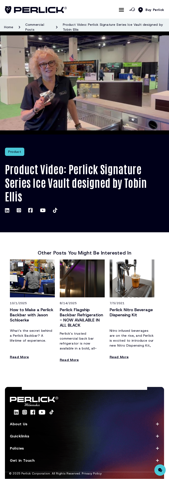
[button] (84, 424)
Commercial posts (34, 27)
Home (8, 27)
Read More (19, 357)
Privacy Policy (92, 473)
